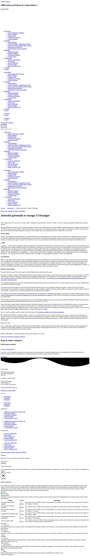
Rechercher (4, 126)
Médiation (7, 50)
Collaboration (8, 58)
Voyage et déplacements (7, 349)
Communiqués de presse (11, 418)
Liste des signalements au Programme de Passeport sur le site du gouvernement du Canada (26, 295)
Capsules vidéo (12, 36)
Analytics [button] (3, 536)
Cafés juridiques (12, 42)
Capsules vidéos (12, 157)
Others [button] (2, 549)
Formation (7, 40)
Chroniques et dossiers (14, 37)
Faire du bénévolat (13, 63)
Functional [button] (4, 523)
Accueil (3, 208)
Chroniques (10, 208)
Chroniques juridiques (14, 55)
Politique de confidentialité (8, 390)
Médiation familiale (13, 52)
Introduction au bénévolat (15, 47)
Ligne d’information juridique (16, 33)
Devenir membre (12, 64)
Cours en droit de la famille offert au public (20, 45)
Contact (6, 69)
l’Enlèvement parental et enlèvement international (50, 312)
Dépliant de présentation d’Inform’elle (14, 412)
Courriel (3, 461)
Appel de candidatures (14, 60)
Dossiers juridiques (13, 53)
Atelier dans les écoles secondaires (17, 48)
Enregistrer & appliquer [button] (7, 554)
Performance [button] (4, 530)
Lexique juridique (13, 39)
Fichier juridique (12, 34)
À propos (6, 67)
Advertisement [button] (5, 543)
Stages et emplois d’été (14, 66)
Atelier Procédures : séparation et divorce (19, 44)
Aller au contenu (5, 1)
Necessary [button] (3, 492)
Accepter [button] (8, 472)
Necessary (6, 493)
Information (7, 31)
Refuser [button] (3, 472)
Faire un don (11, 61)
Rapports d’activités (9, 413)
